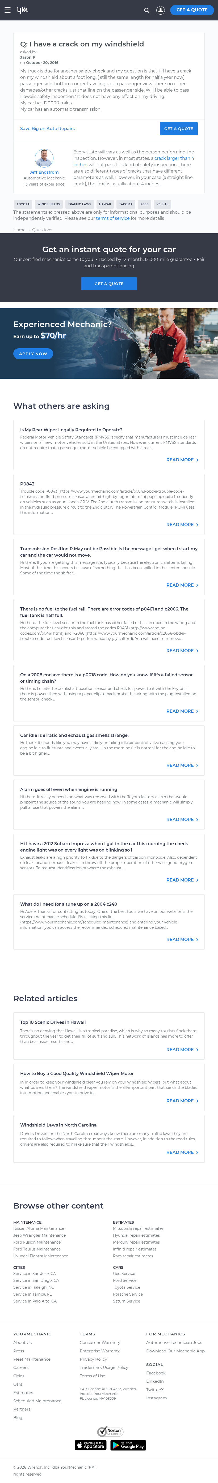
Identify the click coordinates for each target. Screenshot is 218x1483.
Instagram (156, 1397)
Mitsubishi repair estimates (138, 1228)
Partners (21, 1409)
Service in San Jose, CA (34, 1273)
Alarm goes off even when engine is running (68, 789)
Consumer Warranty (100, 1342)
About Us (22, 1342)
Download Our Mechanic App (175, 1350)
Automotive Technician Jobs (174, 1342)
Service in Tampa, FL (32, 1294)
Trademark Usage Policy (104, 1367)
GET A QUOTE (192, 9)
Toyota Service (126, 1287)
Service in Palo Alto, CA (35, 1301)
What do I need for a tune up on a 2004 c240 (68, 904)
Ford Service (124, 1280)
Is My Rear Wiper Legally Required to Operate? (71, 429)
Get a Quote (178, 128)
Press (18, 1350)
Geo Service (124, 1273)
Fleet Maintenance (32, 1359)
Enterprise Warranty (100, 1350)
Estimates (23, 1392)
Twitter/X (155, 1389)
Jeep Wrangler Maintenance (39, 1235)
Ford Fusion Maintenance (37, 1242)
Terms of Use (92, 1375)
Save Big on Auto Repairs (47, 128)
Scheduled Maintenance (37, 1400)
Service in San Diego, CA (36, 1280)
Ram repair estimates (133, 1256)
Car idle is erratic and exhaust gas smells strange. (74, 735)
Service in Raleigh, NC (33, 1287)
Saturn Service (126, 1301)
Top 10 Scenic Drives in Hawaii (53, 1022)
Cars (17, 1384)
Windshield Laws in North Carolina (58, 1125)
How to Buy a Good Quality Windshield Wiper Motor (77, 1073)
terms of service (113, 218)
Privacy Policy (93, 1359)
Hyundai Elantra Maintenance (40, 1256)
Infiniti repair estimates (135, 1249)
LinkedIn (155, 1381)
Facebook (156, 1372)
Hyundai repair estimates (136, 1235)
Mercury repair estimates (136, 1242)
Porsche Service (128, 1294)
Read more (180, 459)
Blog (17, 1417)
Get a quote (109, 283)
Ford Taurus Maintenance (37, 1249)
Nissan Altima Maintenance (38, 1228)
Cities (18, 1375)
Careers (20, 1367)
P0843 (27, 484)
